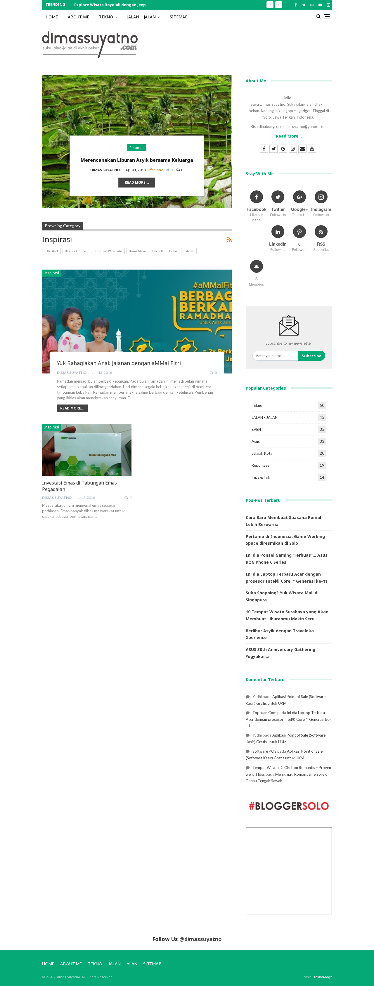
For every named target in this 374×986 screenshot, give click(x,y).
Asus (256, 441)
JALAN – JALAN (141, 17)
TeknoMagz (323, 977)
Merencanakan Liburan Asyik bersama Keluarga (137, 160)
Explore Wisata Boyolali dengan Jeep (110, 4)
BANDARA (51, 251)
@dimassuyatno (200, 938)
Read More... (137, 182)
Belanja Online (75, 251)
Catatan (188, 251)
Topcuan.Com (264, 712)
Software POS (264, 751)
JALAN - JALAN (265, 417)
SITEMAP (179, 17)
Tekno (257, 405)
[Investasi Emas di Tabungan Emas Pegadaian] (86, 450)
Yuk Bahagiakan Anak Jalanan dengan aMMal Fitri (119, 363)
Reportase (260, 465)
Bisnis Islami (137, 251)
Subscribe (311, 355)
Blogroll (157, 251)
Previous (45, 137)
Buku (173, 251)
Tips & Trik (261, 477)
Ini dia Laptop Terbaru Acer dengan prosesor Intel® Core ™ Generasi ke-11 (288, 719)
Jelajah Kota (262, 453)
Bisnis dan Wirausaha (107, 251)
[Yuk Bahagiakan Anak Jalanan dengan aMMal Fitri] (137, 322)
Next (229, 137)
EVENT (258, 429)
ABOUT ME (78, 17)
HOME (52, 17)
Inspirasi (136, 147)
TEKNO (106, 17)
